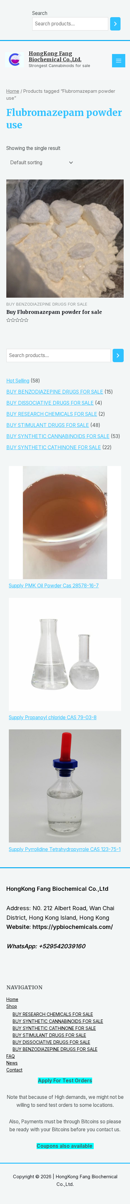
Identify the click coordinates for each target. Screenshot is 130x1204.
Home (12, 91)
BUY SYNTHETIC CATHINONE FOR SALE (54, 1028)
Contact (14, 1069)
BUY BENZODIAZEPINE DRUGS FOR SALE (55, 1049)
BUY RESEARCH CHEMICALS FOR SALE (53, 1014)
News (12, 1062)
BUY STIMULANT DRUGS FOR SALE (49, 1035)
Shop (11, 1006)
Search (39, 13)
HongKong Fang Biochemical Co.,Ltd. (55, 57)
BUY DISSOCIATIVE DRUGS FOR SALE (51, 1042)
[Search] (115, 23)
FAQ (10, 1056)
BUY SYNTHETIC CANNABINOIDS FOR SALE (58, 1021)
